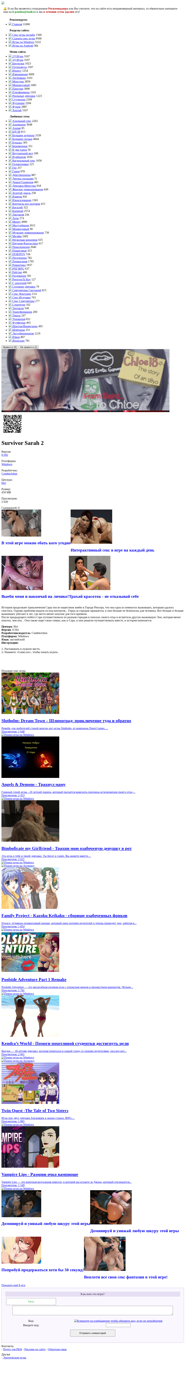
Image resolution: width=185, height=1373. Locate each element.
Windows (6, 464)
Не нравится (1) (28, 347)
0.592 (4, 454)
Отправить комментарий (92, 1333)
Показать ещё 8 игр (13, 1285)
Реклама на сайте (35, 1349)
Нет (3, 483)
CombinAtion (9, 473)
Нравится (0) (10, 347)
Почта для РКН (12, 1349)
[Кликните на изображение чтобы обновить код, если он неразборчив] (118, 1320)
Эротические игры (14, 1357)
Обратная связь (57, 1349)
